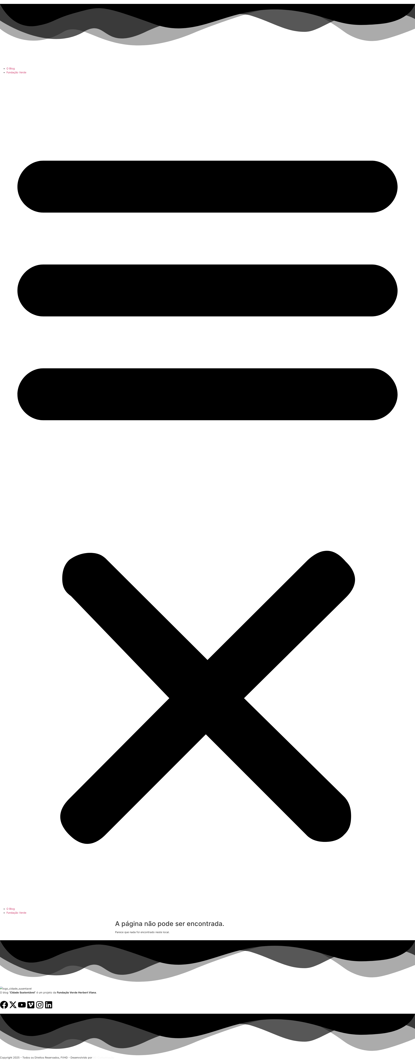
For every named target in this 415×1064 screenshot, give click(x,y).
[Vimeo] (31, 1005)
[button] (207, 490)
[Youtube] (22, 1005)
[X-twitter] (13, 1005)
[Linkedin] (49, 1005)
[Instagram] (40, 1005)
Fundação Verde (16, 72)
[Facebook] (4, 1005)
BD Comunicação (103, 1057)
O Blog (10, 68)
